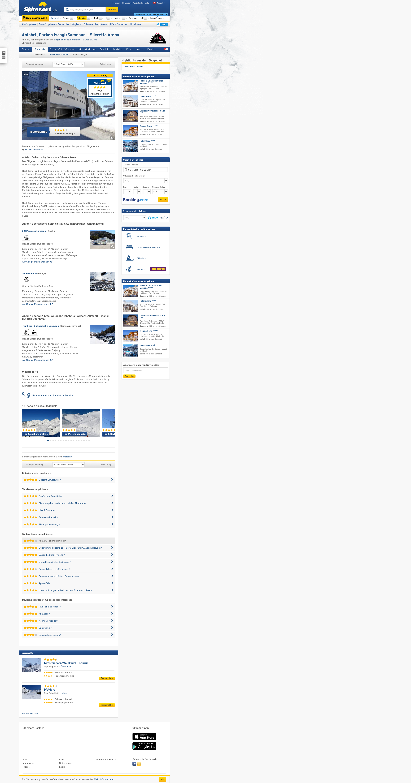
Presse (26, 767)
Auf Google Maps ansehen (35, 261)
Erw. (125, 187)
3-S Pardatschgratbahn (34, 231)
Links (62, 759)
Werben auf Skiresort (106, 759)
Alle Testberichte (29, 713)
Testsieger (116, 3)
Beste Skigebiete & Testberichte (54, 24)
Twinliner (27, 326)
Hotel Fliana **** (147, 141)
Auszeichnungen (80, 54)
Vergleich (76, 24)
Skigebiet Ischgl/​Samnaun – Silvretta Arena (75, 39)
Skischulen (117, 49)
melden (67, 456)
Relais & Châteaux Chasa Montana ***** (151, 82)
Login (62, 767)
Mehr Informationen (104, 779)
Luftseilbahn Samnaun (46, 326)
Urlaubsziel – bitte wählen (134, 176)
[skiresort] (40, 7)
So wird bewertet (33, 149)
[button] (135, 200)
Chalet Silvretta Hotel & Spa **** (152, 112)
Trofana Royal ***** (149, 126)
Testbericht (40, 49)
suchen (163, 199)
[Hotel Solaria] (130, 101)
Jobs (147, 3)
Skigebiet (26, 49)
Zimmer (146, 187)
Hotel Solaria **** (148, 96)
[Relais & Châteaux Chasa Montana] (130, 86)
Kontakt (150, 49)
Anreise (139, 49)
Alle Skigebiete (29, 24)
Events (129, 49)
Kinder (136, 187)
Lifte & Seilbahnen (118, 24)
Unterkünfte (135, 24)
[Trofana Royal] (130, 131)
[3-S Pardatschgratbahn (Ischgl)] (102, 239)
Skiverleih (104, 49)
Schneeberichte (91, 24)
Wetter (104, 24)
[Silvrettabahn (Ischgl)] (102, 281)
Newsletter (126, 3)
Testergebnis (39, 54)
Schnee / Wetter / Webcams (62, 49)
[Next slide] (112, 423)
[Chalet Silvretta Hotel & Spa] (130, 116)
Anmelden (129, 376)
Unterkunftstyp (158, 187)
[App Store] (144, 740)
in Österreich (64, 666)
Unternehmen (66, 763)
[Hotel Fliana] (130, 146)
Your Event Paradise (134, 66)
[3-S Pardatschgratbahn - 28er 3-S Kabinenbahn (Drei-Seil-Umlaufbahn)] (26, 241)
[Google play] (144, 749)
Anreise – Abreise (130, 165)
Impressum (28, 763)
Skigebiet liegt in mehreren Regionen (150, 14)
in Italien (62, 693)
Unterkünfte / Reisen (87, 49)
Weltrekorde (138, 3)
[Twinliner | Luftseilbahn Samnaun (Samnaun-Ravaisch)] (102, 334)
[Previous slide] (24, 423)
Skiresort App (140, 728)
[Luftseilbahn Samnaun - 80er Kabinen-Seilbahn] (34, 336)
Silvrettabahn (29, 273)
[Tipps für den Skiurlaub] (162, 24)
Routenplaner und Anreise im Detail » (52, 395)
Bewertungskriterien (59, 54)
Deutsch (160, 3)
